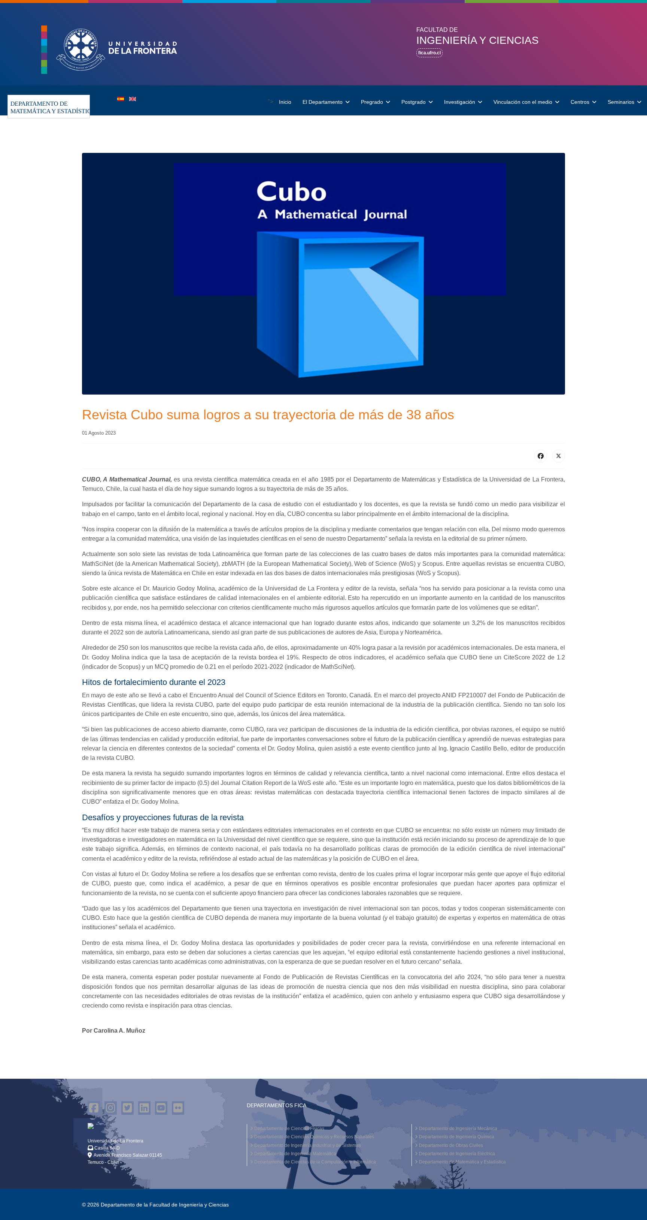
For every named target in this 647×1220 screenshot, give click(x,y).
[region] (323, 44)
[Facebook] (540, 456)
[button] (117, 49)
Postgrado (413, 102)
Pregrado (372, 102)
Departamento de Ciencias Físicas (288, 1128)
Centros (580, 102)
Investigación (459, 102)
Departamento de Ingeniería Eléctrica (456, 1153)
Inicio (285, 102)
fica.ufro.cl (429, 52)
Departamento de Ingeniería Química (456, 1136)
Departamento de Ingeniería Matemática (294, 1153)
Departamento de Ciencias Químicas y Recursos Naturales (313, 1136)
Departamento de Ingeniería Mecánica (457, 1128)
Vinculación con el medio (522, 102)
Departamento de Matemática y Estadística (462, 1162)
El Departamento (323, 102)
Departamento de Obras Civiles (450, 1145)
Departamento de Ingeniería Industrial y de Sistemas (307, 1145)
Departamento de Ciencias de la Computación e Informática (314, 1162)
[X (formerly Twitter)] (558, 456)
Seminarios (621, 102)
